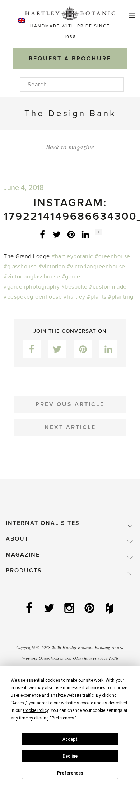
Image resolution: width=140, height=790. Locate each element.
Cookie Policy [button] (35, 710)
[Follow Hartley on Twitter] (49, 608)
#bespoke (74, 286)
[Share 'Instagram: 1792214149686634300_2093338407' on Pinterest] (71, 234)
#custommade (108, 286)
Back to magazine (70, 146)
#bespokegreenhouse (33, 296)
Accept (70, 739)
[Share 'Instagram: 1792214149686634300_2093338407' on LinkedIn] (85, 234)
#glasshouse (20, 266)
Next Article (70, 427)
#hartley (74, 296)
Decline (70, 756)
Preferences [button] (63, 718)
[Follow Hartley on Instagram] (70, 608)
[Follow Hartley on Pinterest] (90, 608)
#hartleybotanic (72, 256)
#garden (73, 276)
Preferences (70, 773)
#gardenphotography (32, 286)
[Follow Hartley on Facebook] (29, 608)
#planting (121, 296)
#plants (97, 296)
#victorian (51, 266)
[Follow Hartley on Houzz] (110, 608)
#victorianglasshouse (32, 276)
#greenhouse (112, 256)
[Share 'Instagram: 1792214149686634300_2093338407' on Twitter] (56, 234)
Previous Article (70, 404)
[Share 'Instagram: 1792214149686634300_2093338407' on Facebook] (42, 234)
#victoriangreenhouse (96, 266)
